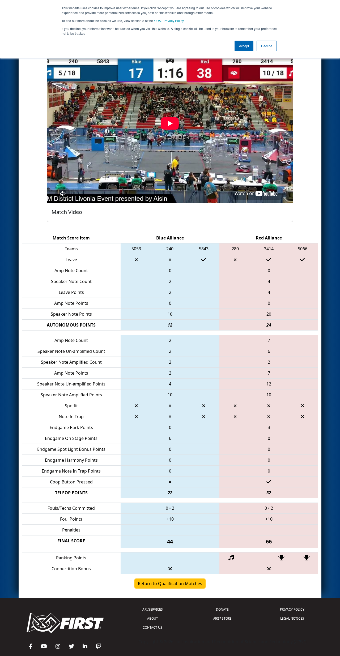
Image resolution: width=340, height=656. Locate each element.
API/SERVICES (152, 609)
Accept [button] (244, 46)
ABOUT (152, 618)
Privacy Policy (169, 20)
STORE (222, 618)
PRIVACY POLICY (292, 609)
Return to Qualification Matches (170, 583)
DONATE (222, 609)
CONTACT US (152, 627)
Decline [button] (266, 46)
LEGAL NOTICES (292, 618)
